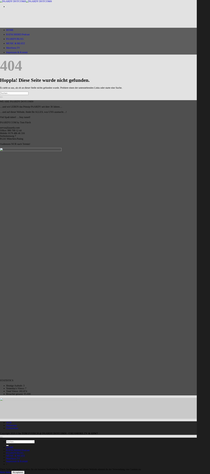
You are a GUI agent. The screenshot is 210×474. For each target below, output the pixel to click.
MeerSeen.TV (13, 48)
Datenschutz (12, 428)
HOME (10, 30)
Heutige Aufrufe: (14, 385)
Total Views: (12, 391)
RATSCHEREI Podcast (18, 34)
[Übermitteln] (1, 97)
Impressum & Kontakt (17, 52)
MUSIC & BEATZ (15, 43)
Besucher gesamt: (15, 394)
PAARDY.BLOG (15, 39)
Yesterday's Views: (15, 388)
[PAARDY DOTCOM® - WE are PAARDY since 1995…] (26, 1)
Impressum (11, 425)
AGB (9, 422)
